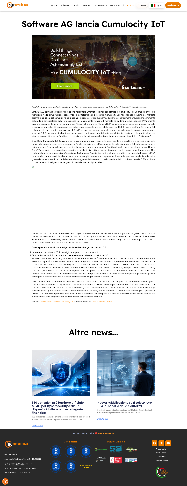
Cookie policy (161, 453)
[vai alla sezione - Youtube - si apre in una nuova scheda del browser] (168, 443)
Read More (37, 426)
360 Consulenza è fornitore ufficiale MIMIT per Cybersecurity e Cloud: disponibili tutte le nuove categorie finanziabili (58, 408)
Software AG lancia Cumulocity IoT (57, 301)
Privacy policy (161, 449)
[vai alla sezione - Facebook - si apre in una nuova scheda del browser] (154, 443)
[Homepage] (17, 5)
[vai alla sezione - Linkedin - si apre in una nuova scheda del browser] (161, 443)
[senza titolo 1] (16, 444)
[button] (5, 481)
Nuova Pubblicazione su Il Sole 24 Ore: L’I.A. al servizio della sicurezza (125, 404)
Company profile (161, 460)
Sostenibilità (161, 456)
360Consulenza (106, 433)
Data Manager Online (102, 301)
